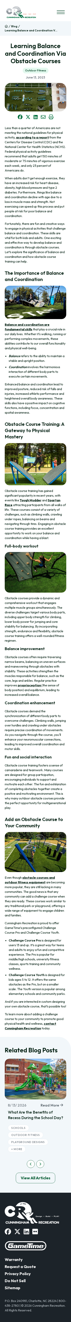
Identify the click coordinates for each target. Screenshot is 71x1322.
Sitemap (12, 1287)
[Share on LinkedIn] (36, 117)
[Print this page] (51, 117)
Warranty (14, 1259)
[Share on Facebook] (20, 117)
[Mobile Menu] (61, 12)
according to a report (32, 137)
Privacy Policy (18, 1273)
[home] (6, 26)
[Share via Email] (43, 117)
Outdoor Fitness (35, 70)
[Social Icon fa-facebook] (8, 1231)
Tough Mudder (30, 500)
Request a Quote (20, 1266)
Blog (14, 26)
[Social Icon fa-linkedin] (26, 1231)
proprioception (30, 685)
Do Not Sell (15, 1280)
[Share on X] (28, 117)
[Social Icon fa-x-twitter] (17, 1231)
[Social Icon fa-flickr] (35, 1231)
